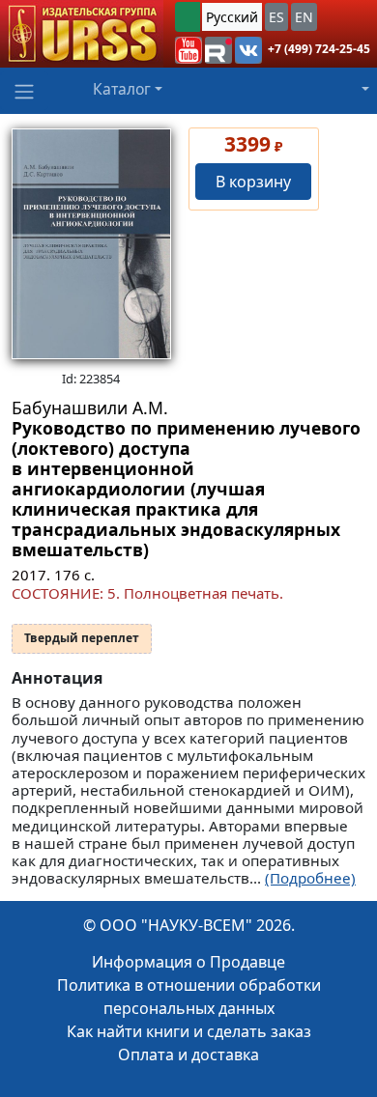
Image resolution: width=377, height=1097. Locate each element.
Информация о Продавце (188, 961)
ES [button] (276, 17)
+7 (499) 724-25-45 (319, 49)
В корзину (253, 181)
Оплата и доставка (188, 1054)
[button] (188, 50)
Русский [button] (232, 17)
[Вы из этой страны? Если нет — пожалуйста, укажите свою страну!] (187, 17)
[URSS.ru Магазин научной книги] (81, 34)
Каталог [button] (122, 88)
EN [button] (304, 17)
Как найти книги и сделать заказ (189, 1031)
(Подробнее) (310, 877)
